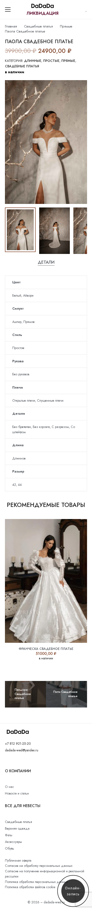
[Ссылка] (86, 9)
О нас (9, 786)
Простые (51, 60)
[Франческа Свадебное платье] (46, 581)
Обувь (9, 848)
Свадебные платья (38, 26)
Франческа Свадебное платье (46, 648)
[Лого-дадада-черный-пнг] (42, 6)
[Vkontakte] (6, 761)
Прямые (66, 26)
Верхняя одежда (17, 828)
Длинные (32, 60)
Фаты (8, 835)
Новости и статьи (17, 793)
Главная (11, 26)
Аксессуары (13, 841)
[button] (7, 9)
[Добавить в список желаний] (76, 51)
